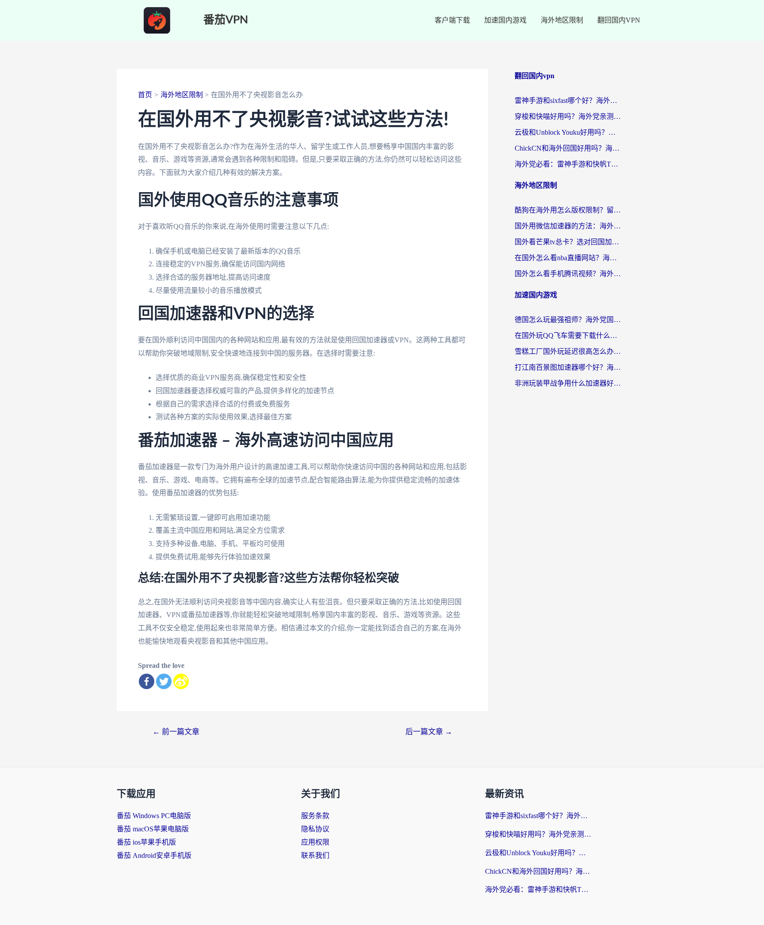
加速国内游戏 (505, 20)
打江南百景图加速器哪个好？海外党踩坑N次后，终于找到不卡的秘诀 (568, 367)
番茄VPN (225, 20)
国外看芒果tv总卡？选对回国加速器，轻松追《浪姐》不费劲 (568, 242)
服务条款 (315, 815)
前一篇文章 (176, 731)
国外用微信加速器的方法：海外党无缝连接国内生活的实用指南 (568, 226)
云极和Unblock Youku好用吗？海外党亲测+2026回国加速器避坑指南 (568, 132)
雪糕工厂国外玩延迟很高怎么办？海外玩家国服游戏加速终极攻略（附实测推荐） (568, 351)
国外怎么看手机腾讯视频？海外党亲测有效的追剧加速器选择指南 (568, 273)
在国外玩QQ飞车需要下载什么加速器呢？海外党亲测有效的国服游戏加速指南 (568, 335)
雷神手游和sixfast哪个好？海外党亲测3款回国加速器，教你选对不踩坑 (568, 100)
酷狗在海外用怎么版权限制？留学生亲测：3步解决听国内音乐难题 (568, 210)
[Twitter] (164, 681)
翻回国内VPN (618, 20)
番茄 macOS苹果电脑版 (153, 829)
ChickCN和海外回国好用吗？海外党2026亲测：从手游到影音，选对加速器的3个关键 (568, 148)
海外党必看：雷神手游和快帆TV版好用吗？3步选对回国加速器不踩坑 (568, 164)
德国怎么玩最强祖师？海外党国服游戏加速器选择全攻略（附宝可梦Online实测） (568, 319)
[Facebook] (146, 681)
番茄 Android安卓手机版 (154, 855)
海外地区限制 (562, 20)
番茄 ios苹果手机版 (146, 842)
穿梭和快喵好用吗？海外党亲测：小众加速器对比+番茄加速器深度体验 (568, 116)
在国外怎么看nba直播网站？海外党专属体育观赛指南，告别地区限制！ (568, 258)
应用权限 (315, 842)
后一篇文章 (428, 731)
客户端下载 (452, 20)
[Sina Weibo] (181, 681)
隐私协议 (315, 829)
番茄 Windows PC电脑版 (154, 815)
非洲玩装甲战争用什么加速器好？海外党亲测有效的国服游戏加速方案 (568, 383)
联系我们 (315, 855)
